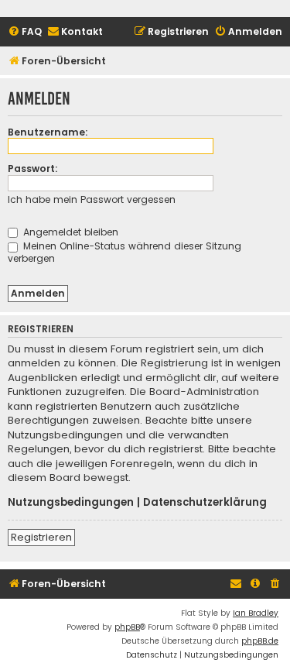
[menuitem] (25, 32)
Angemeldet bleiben (69, 232)
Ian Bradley (255, 613)
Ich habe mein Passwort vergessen (92, 199)
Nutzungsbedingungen (71, 503)
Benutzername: (48, 132)
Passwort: (33, 168)
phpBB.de (259, 641)
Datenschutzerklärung (205, 503)
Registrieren (41, 537)
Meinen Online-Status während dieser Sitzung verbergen (124, 251)
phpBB (127, 627)
